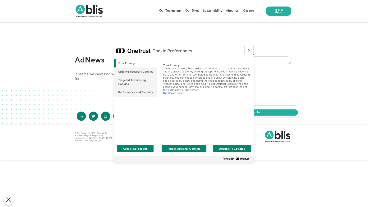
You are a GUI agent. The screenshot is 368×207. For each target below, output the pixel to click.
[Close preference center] (249, 50)
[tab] (135, 63)
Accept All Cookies (232, 148)
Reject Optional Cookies (184, 148)
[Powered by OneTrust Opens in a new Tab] (237, 159)
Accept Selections (135, 148)
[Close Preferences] (8, 200)
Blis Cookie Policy (173, 92)
